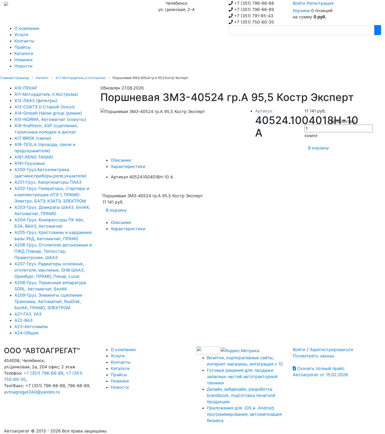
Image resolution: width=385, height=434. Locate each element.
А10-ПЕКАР (25, 88)
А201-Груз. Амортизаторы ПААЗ (47, 182)
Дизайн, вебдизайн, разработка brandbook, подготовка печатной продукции (241, 395)
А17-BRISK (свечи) (32, 138)
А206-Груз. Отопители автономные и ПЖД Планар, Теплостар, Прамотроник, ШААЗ (53, 251)
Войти (299, 3)
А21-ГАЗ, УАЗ (27, 314)
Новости (120, 387)
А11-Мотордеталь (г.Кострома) (46, 94)
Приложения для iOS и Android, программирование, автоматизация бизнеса (244, 414)
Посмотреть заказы (313, 355)
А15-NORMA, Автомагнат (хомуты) (50, 119)
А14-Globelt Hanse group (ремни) (48, 113)
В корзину (318, 147)
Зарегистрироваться (331, 349)
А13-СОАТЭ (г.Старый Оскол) (44, 106)
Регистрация (320, 3)
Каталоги (120, 368)
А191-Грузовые (29, 163)
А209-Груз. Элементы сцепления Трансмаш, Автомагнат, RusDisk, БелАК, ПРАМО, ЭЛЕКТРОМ (48, 301)
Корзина (301, 10)
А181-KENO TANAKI (33, 157)
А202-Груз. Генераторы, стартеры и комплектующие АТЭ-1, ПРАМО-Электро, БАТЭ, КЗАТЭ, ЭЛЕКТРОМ (51, 195)
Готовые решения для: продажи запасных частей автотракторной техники (242, 376)
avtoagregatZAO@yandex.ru (32, 391)
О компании (123, 349)
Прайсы (119, 374)
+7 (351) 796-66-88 (43, 373)
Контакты (120, 362)
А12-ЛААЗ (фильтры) (35, 100)
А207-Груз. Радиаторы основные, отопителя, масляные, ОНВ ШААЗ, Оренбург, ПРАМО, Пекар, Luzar (49, 270)
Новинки (120, 381)
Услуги (118, 355)
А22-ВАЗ (23, 320)
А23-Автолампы (31, 326)
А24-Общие (26, 332)
